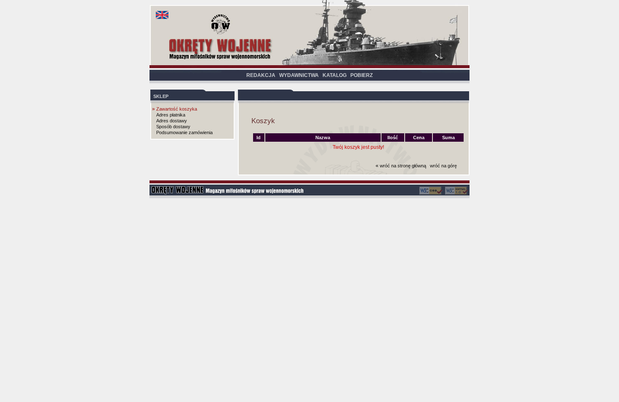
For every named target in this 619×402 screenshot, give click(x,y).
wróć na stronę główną (403, 165)
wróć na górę (443, 165)
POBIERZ (361, 75)
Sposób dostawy (173, 126)
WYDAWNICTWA (299, 75)
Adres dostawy (171, 120)
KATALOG (335, 75)
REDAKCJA (260, 75)
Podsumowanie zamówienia (184, 132)
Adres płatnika (170, 114)
